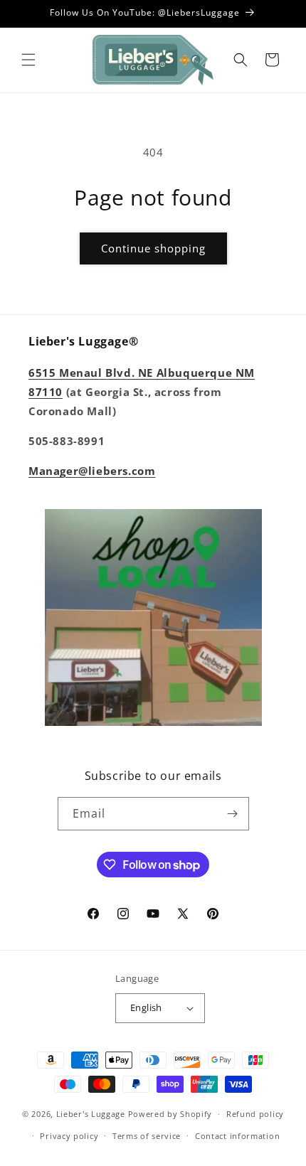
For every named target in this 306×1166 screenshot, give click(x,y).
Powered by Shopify (170, 1113)
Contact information (237, 1135)
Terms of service (146, 1135)
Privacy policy (69, 1135)
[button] (28, 59)
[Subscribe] (232, 813)
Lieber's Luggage (92, 1113)
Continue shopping (153, 248)
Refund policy (255, 1113)
